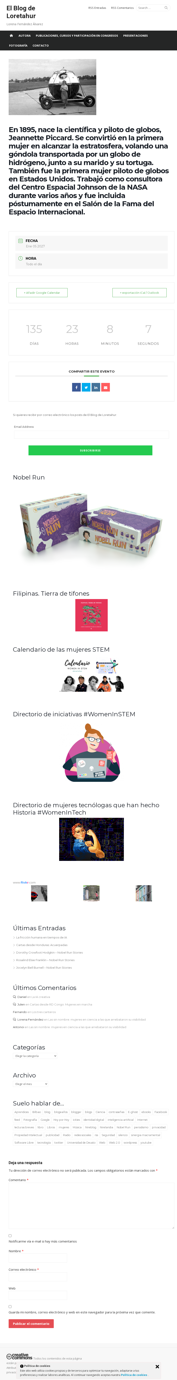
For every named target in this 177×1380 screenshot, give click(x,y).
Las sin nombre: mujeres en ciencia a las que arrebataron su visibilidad (97, 1019)
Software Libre (24, 1142)
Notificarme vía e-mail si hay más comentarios (43, 1241)
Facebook (161, 1112)
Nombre (16, 1251)
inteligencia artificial (121, 1119)
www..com (24, 882)
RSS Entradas (97, 8)
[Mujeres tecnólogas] (91, 860)
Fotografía (18, 45)
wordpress (130, 1142)
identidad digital (94, 1119)
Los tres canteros (44, 1012)
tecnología (44, 1142)
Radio (66, 1135)
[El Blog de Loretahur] (11, 36)
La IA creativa (41, 997)
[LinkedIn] (96, 387)
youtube (146, 1142)
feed (17, 1119)
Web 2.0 (114, 1142)
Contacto (41, 45)
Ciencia (100, 1112)
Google (45, 1119)
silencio (123, 1135)
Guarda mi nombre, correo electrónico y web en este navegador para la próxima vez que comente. (82, 1312)
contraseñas (116, 1112)
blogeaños (61, 1112)
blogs (88, 1112)
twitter (58, 1142)
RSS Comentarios (122, 8)
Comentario (18, 1180)
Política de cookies (134, 1375)
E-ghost (133, 1112)
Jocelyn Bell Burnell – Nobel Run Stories (44, 967)
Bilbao (36, 1112)
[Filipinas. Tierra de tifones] (91, 630)
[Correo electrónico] (105, 387)
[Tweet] (86, 387)
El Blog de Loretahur (21, 12)
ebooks (146, 1112)
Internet (142, 1119)
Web (102, 1142)
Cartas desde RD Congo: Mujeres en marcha (61, 1004)
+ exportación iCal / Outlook (139, 292)
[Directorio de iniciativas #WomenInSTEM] (91, 781)
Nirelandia (106, 1127)
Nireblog (90, 1127)
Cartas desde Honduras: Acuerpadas (41, 945)
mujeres (64, 1127)
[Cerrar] (157, 1366)
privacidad (159, 1127)
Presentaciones (135, 35)
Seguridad (108, 1135)
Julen (21, 1004)
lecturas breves (24, 1127)
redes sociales (82, 1135)
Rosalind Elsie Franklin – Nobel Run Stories (45, 960)
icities (76, 1119)
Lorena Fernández (30, 1019)
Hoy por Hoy (61, 1119)
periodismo (141, 1127)
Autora (25, 35)
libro (40, 1127)
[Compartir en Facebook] (76, 387)
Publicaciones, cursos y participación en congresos (77, 35)
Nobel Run (123, 1127)
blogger (76, 1112)
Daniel (22, 997)
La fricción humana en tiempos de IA (41, 937)
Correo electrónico (24, 1269)
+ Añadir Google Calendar (42, 292)
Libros (51, 1127)
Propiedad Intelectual (28, 1135)
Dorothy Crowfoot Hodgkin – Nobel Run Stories (49, 952)
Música (77, 1127)
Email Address (24, 426)
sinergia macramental (145, 1135)
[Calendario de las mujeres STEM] (91, 691)
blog (47, 1112)
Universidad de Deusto (81, 1142)
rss (96, 1135)
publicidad (52, 1135)
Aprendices (21, 1112)
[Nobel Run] (91, 570)
